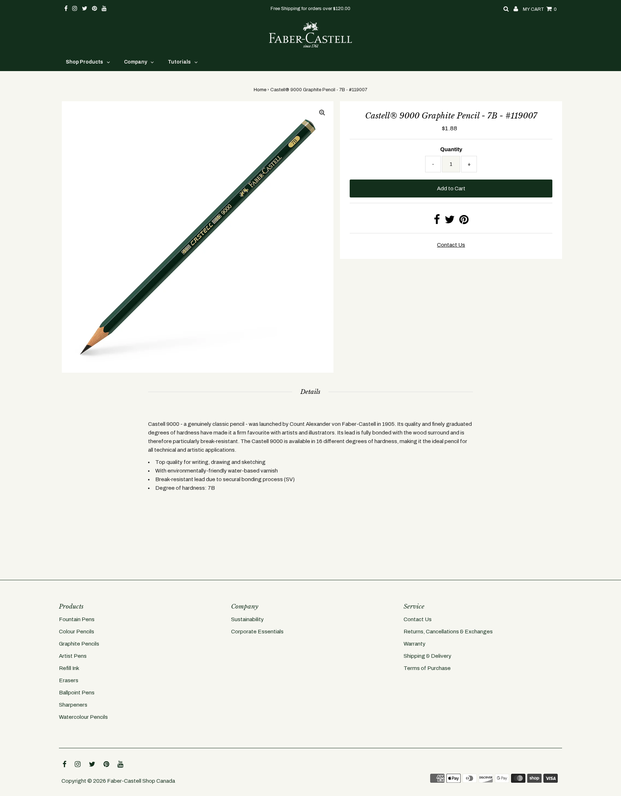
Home (260, 89)
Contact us (451, 245)
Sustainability (247, 619)
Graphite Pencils (79, 644)
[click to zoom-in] (322, 113)
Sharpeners (73, 705)
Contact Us (418, 619)
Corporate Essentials (257, 631)
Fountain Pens (77, 619)
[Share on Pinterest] (464, 221)
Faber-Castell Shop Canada (141, 781)
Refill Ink (69, 668)
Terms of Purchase (427, 668)
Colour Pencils (76, 631)
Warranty (415, 644)
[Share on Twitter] (450, 221)
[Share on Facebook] (437, 221)
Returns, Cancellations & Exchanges (448, 631)
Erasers (68, 680)
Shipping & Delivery (427, 656)
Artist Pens (73, 656)
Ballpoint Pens (77, 692)
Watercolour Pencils (83, 717)
